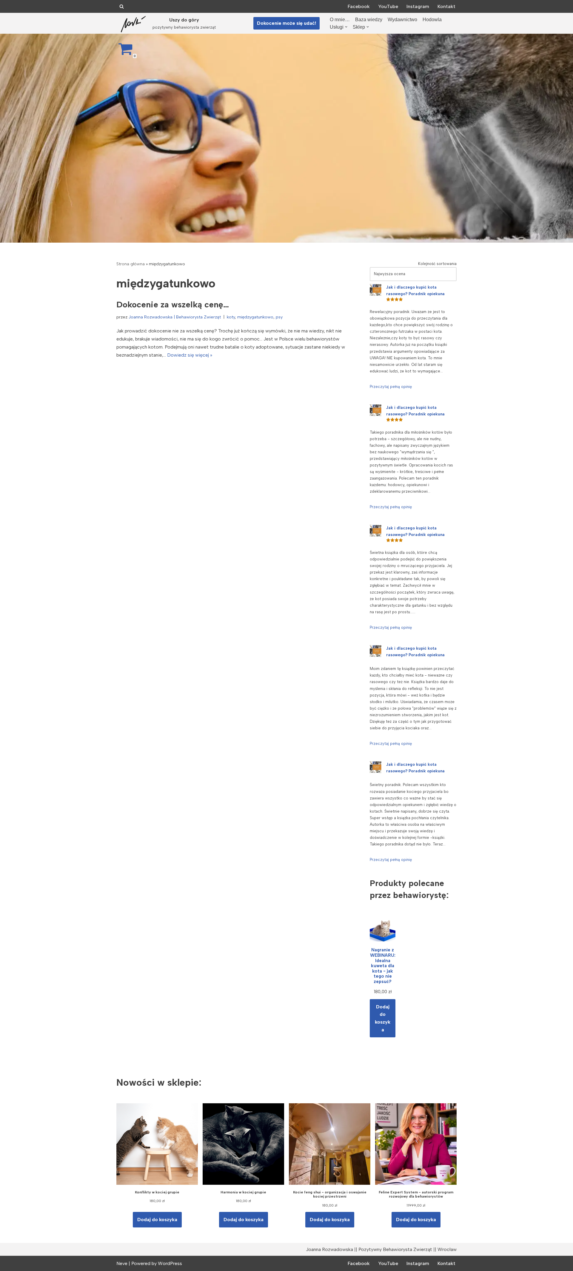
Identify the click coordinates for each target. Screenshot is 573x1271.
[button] (346, 27)
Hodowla (432, 19)
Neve (121, 1263)
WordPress (170, 1263)
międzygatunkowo (255, 317)
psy (279, 317)
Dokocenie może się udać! (286, 23)
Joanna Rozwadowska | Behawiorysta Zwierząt (175, 317)
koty (231, 317)
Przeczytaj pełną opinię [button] (391, 386)
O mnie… (340, 19)
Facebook (359, 6)
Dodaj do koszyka (382, 1018)
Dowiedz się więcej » (189, 355)
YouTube (388, 6)
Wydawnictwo (402, 19)
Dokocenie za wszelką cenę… (172, 304)
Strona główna (130, 263)
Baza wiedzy (368, 19)
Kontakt (446, 6)
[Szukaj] (121, 6)
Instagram (417, 6)
